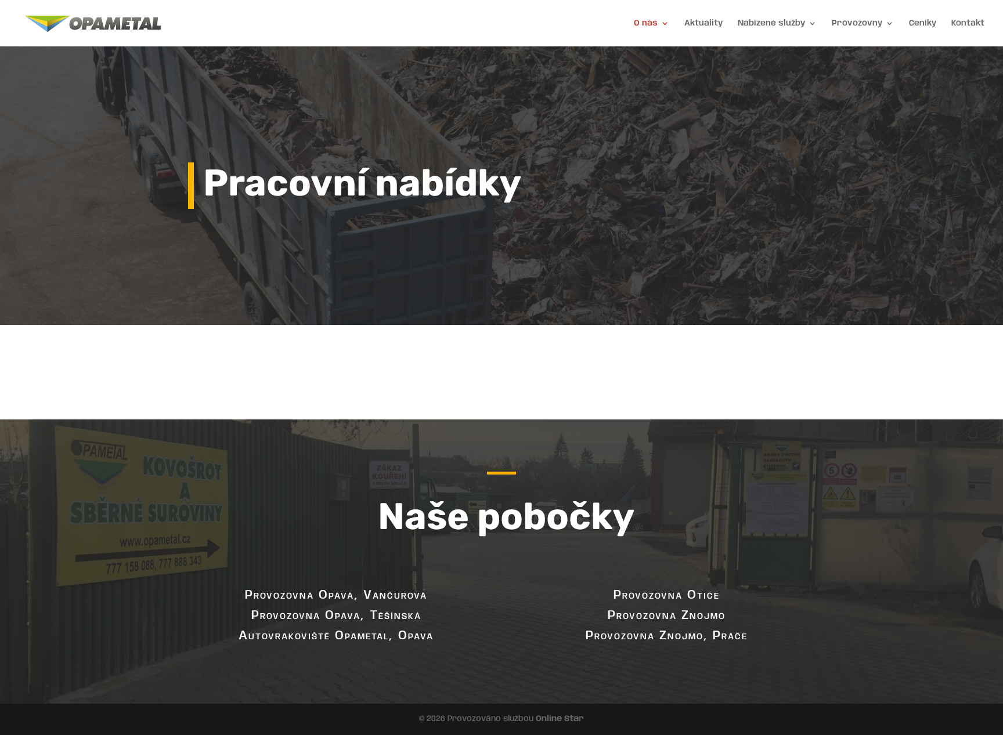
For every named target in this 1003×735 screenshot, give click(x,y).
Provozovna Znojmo (667, 615)
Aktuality (703, 23)
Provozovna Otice (667, 595)
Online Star (560, 719)
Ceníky (922, 23)
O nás (646, 23)
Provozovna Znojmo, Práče (667, 635)
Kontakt (967, 23)
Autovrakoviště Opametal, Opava (336, 635)
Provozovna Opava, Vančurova (336, 595)
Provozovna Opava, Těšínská (336, 615)
